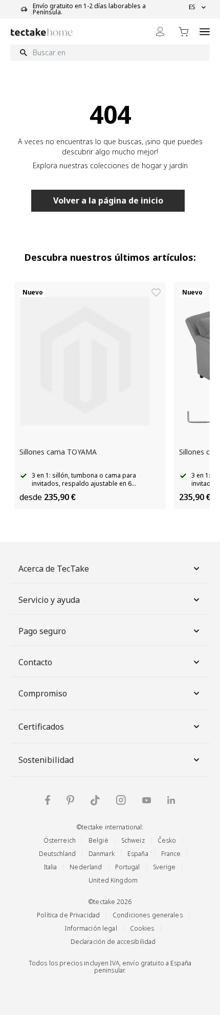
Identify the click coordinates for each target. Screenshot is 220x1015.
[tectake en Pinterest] (70, 800)
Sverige (164, 867)
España (137, 853)
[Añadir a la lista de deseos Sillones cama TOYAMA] (156, 292)
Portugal (127, 867)
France (171, 853)
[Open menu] (205, 31)
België (98, 840)
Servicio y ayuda (49, 599)
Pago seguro (42, 631)
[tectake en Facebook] (47, 800)
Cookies (142, 928)
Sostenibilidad (46, 759)
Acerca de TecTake (53, 568)
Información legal (91, 928)
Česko (167, 840)
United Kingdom (113, 880)
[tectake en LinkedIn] (171, 800)
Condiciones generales (148, 915)
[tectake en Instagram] (121, 800)
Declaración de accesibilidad (113, 941)
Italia (50, 867)
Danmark (102, 853)
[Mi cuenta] (160, 31)
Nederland (86, 867)
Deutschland (57, 853)
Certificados (41, 726)
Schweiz (133, 840)
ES (192, 7)
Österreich (59, 840)
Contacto (35, 662)
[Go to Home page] (41, 32)
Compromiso (42, 693)
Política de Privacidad (68, 915)
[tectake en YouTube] (146, 800)
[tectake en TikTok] (95, 800)
